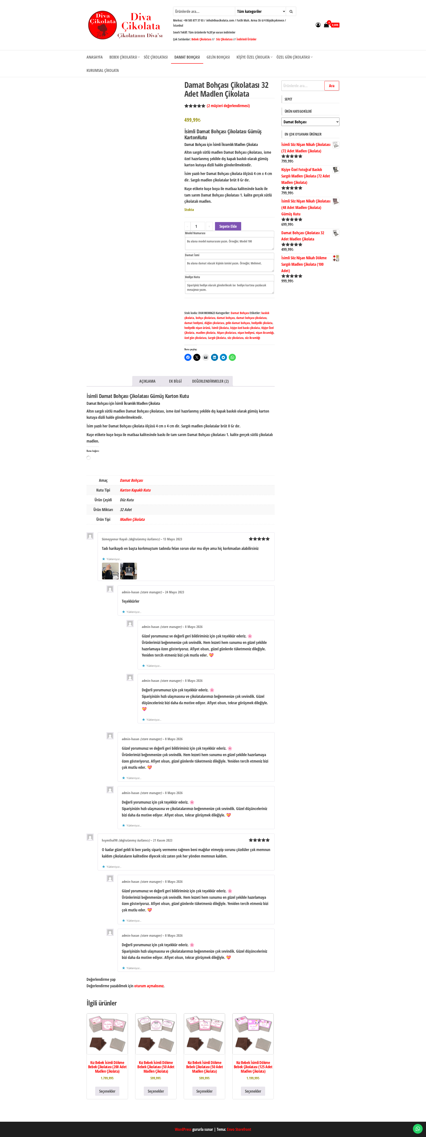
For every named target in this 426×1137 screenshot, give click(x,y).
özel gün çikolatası (195, 338)
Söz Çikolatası (224, 39)
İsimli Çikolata (220, 328)
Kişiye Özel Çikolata (253, 57)
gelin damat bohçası (238, 323)
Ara (331, 85)
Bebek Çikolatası (201, 39)
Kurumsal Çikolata (103, 70)
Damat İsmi (192, 255)
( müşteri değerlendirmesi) (228, 105)
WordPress (183, 1129)
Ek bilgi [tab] (175, 381)
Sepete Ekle (228, 226)
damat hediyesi (193, 323)
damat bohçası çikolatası (251, 318)
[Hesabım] (318, 24)
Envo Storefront (239, 1129)
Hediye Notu (192, 277)
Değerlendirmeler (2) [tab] (210, 381)
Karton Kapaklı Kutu (135, 490)
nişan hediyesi (246, 332)
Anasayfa (95, 57)
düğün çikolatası (214, 323)
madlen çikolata (205, 332)
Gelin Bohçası (218, 57)
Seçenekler (107, 1091)
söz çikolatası (235, 338)
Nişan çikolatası (226, 332)
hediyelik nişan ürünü (197, 328)
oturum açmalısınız (149, 985)
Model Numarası (195, 233)
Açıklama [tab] (147, 381)
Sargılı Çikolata (217, 338)
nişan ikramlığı (265, 332)
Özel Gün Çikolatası (293, 57)
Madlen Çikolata (132, 519)
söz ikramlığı (252, 338)
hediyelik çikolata (261, 323)
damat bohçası (226, 318)
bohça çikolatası (205, 318)
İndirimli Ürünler (246, 39)
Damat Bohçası (187, 57)
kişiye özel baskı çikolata (245, 328)
